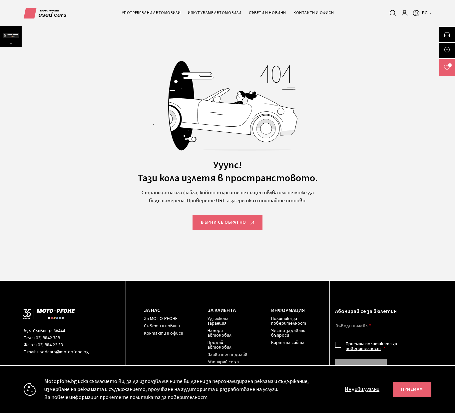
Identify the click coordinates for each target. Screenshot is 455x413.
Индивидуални (362, 389)
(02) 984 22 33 (49, 345)
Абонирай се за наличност (223, 364)
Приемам (371, 346)
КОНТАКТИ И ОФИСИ (313, 13)
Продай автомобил (219, 345)
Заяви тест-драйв (227, 354)
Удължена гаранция (218, 321)
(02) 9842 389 (47, 338)
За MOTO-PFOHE (161, 318)
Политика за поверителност (288, 321)
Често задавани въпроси (288, 333)
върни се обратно (223, 222)
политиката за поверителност (371, 346)
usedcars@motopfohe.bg (63, 352)
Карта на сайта (287, 342)
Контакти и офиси (163, 333)
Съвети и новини (162, 326)
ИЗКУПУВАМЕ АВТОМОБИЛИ (214, 13)
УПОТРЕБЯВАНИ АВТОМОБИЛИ (151, 13)
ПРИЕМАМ (412, 389)
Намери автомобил (219, 333)
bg (425, 13)
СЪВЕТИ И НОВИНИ (267, 13)
